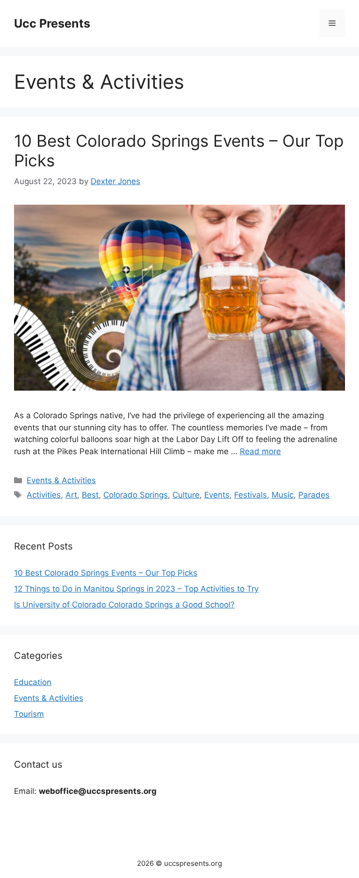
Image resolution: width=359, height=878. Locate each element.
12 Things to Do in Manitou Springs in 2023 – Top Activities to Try (136, 588)
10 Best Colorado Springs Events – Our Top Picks (105, 573)
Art (71, 495)
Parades (314, 495)
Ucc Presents (52, 23)
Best (90, 495)
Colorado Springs (135, 495)
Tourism (29, 714)
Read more (260, 451)
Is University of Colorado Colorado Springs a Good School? (124, 604)
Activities (44, 495)
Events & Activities (61, 480)
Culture (186, 495)
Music (283, 495)
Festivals (250, 495)
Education (32, 682)
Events (217, 495)
